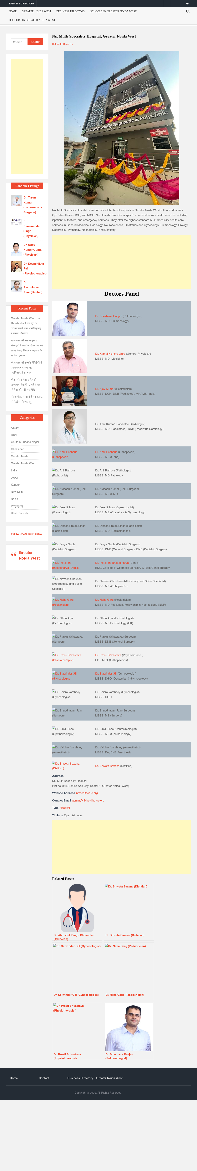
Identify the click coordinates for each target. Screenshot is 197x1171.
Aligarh (15, 428)
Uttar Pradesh (19, 513)
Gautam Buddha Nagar (25, 442)
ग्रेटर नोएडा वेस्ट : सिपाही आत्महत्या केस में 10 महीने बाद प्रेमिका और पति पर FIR (25, 384)
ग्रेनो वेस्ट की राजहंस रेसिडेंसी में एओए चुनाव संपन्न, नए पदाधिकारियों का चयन (26, 367)
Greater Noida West (36, 11)
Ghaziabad (17, 449)
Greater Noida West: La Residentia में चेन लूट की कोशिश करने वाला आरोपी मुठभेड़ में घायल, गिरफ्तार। (26, 325)
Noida (14, 499)
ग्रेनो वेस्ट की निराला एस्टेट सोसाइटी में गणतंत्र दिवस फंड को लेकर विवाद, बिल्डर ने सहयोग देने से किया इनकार (27, 347)
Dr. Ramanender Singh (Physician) (32, 228)
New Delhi (17, 492)
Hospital (65, 808)
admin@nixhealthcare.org (88, 800)
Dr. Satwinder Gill (106, 673)
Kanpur (15, 484)
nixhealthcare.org (87, 793)
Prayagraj (17, 506)
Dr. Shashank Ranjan (108, 316)
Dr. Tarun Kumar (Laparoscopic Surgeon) (33, 204)
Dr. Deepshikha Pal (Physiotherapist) (35, 268)
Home (13, 11)
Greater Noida (19, 456)
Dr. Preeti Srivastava (108, 655)
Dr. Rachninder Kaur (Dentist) (32, 287)
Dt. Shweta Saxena (107, 766)
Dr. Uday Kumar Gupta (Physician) (32, 250)
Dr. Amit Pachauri (106, 452)
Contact (44, 1078)
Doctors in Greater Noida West (32, 20)
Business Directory (21, 3)
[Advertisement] (121, 262)
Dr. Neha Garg (104, 599)
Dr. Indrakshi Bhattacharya (112, 562)
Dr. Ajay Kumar (104, 389)
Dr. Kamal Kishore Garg (110, 353)
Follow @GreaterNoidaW (26, 533)
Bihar (14, 435)
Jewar (14, 477)
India (14, 470)
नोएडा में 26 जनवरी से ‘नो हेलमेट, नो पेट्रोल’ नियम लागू (27, 399)
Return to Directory (62, 44)
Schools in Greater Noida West (113, 11)
